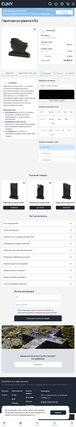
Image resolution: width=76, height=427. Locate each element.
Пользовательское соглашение (14, 385)
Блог (14, 399)
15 (52, 135)
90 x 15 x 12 (46, 147)
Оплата (29, 401)
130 (53, 123)
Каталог (5, 391)
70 (59, 112)
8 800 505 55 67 (49, 402)
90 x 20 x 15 (46, 153)
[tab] (45, 74)
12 (69, 130)
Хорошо (58, 412)
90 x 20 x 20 (47, 160)
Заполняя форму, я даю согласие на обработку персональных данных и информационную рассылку (37, 311)
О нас (14, 395)
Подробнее (64, 12)
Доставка (30, 397)
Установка (47, 56)
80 (65, 112)
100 (59, 119)
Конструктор (17, 391)
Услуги (4, 395)
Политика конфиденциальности (39, 385)
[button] (38, 223)
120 (66, 119)
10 (63, 130)
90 (71, 112)
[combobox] (56, 86)
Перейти (38, 364)
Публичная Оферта (60, 385)
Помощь (15, 403)
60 (53, 112)
